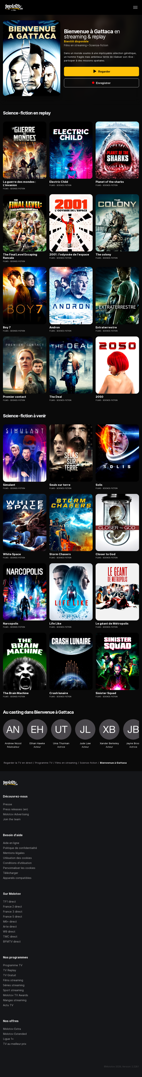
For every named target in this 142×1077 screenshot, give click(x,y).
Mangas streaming (14, 1000)
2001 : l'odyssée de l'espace (69, 254)
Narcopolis (10, 623)
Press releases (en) (15, 809)
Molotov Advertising (16, 814)
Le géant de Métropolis (112, 623)
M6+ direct (10, 921)
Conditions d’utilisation (17, 863)
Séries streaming (13, 985)
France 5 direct (12, 916)
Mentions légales (14, 853)
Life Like (55, 623)
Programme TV (12, 965)
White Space (12, 554)
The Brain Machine (16, 693)
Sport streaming (13, 990)
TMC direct (10, 936)
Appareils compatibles (17, 878)
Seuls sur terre (59, 485)
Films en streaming (75, 45)
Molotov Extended (15, 1034)
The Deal (55, 396)
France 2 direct (12, 906)
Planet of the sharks (110, 182)
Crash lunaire (58, 693)
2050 (99, 396)
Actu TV (8, 1005)
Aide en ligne (11, 843)
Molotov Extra (12, 1029)
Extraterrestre (106, 327)
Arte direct (10, 926)
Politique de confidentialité (20, 848)
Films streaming (13, 980)
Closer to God (105, 554)
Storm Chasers (60, 554)
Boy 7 (7, 327)
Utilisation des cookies (17, 858)
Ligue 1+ (8, 1039)
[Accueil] (13, 7)
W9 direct (9, 931)
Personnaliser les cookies (19, 868)
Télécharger (10, 873)
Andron (54, 327)
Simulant (9, 485)
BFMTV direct (12, 941)
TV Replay (9, 970)
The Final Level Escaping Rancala (20, 256)
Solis (99, 485)
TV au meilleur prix (14, 1044)
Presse (7, 804)
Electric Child (58, 182)
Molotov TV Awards (15, 995)
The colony (103, 254)
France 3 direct (12, 911)
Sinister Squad (106, 693)
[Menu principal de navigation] (135, 7)
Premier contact (14, 396)
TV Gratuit (9, 975)
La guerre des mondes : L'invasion (19, 183)
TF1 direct (9, 901)
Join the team (12, 819)
